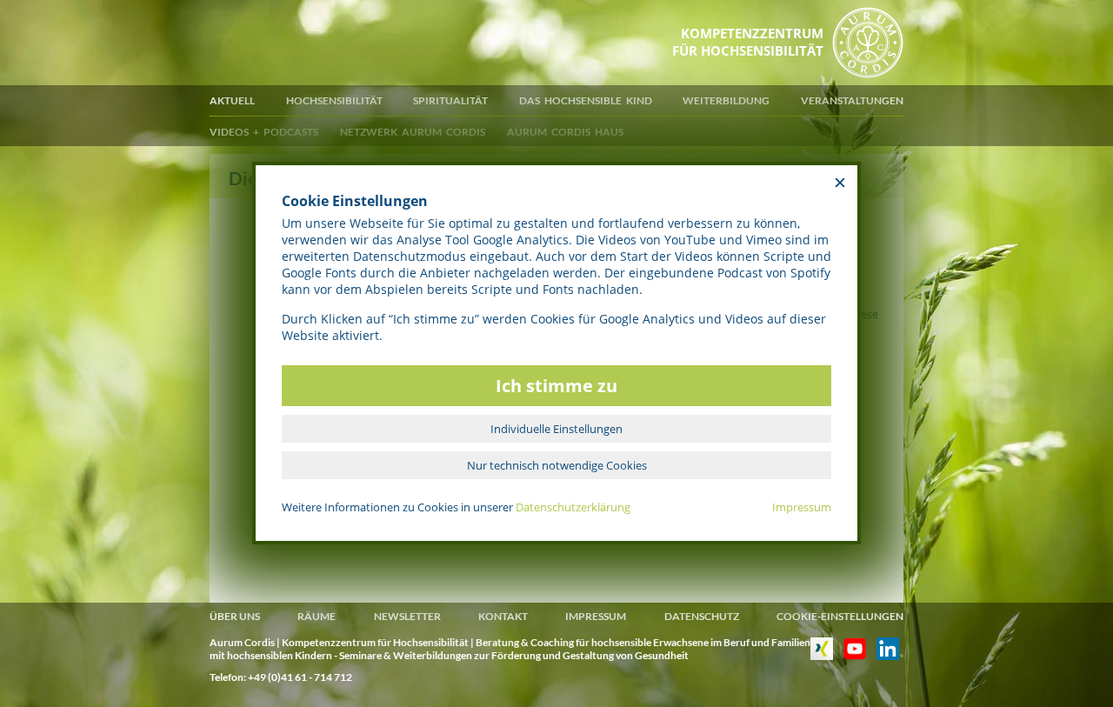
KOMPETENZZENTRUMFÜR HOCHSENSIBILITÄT (747, 41)
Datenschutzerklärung (573, 507)
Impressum (801, 507)
